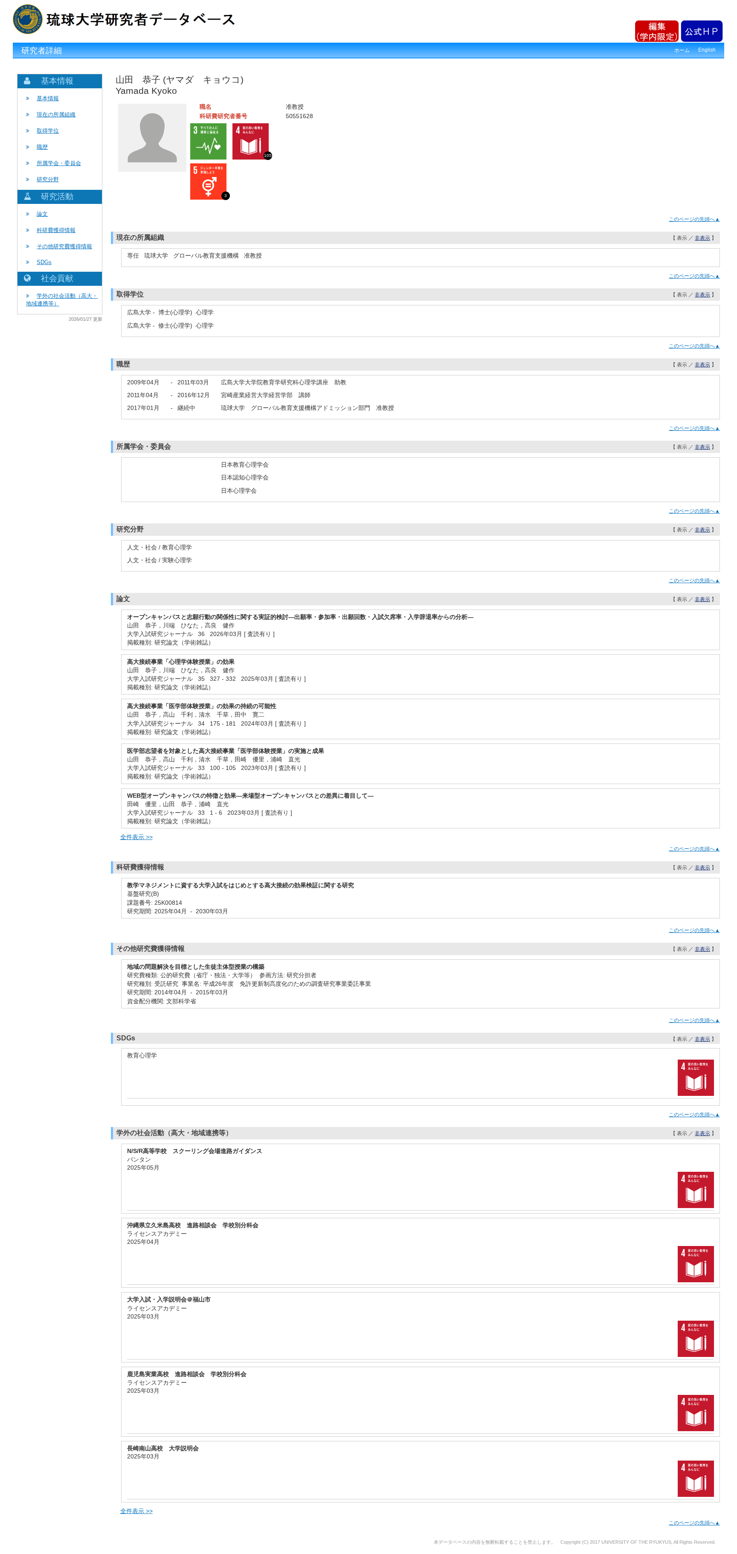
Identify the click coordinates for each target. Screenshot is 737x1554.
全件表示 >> (136, 837)
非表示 (702, 238)
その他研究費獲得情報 (64, 246)
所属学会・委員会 (59, 163)
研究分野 (48, 179)
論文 (42, 214)
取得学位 (48, 131)
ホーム (682, 50)
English (707, 50)
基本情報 (48, 98)
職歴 (42, 147)
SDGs (44, 262)
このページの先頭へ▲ (694, 219)
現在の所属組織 (56, 114)
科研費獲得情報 (56, 230)
